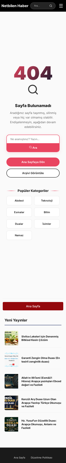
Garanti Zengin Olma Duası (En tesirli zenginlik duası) (40, 359)
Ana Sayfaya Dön (33, 162)
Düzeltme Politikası (41, 457)
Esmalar (19, 212)
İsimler (47, 223)
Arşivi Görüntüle (33, 173)
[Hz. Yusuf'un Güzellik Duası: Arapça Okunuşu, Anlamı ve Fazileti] (12, 424)
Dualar (19, 223)
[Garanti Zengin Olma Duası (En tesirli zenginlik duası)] (12, 360)
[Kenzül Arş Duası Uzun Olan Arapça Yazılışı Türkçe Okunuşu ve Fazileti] (12, 403)
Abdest (19, 200)
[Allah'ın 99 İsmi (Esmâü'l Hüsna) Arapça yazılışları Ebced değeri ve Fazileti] (12, 381)
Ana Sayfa (33, 306)
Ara (34, 147)
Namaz (19, 235)
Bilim (47, 212)
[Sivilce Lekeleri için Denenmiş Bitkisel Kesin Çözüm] (12, 338)
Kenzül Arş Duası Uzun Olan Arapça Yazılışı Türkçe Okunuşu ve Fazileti (41, 403)
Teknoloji (47, 200)
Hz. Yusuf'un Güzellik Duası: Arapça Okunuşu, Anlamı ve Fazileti (38, 424)
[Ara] (51, 6)
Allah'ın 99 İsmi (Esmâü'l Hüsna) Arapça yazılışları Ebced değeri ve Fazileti (41, 381)
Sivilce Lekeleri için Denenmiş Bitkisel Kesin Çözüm (39, 338)
